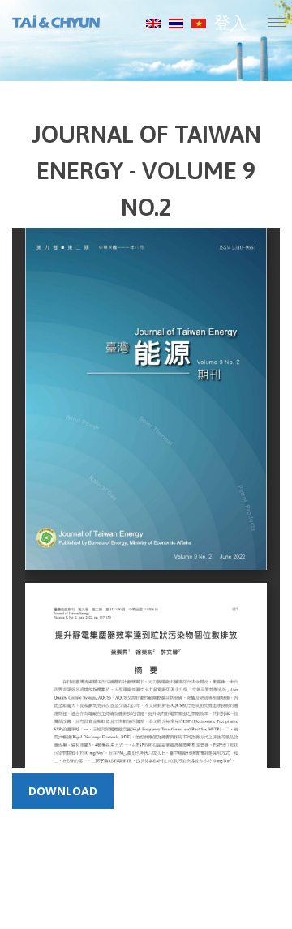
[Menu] (276, 24)
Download (62, 790)
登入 (230, 22)
